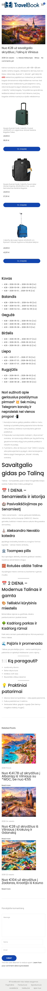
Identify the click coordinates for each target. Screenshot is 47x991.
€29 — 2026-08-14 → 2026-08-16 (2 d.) (19, 379)
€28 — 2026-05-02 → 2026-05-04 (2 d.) (20, 321)
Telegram (9, 407)
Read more (6, 785)
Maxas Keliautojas (26, 58)
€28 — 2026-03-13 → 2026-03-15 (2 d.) (19, 291)
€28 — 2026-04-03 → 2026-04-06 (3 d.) (20, 306)
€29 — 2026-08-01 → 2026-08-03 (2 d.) (20, 375)
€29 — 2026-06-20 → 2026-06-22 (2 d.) (20, 345)
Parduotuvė (22, 985)
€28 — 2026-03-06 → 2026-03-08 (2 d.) (20, 284)
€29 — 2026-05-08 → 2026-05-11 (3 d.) (19, 327)
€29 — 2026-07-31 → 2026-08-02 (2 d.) (20, 360)
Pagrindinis (10, 985)
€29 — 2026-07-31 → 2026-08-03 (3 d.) (20, 364)
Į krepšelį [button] (23, 149)
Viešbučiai (26, 988)
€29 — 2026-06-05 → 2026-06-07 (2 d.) (20, 339)
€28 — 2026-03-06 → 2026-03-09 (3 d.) (20, 287)
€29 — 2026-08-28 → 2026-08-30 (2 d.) (20, 382)
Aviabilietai (13, 988)
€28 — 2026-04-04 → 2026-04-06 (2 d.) (20, 309)
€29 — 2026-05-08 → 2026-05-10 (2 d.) (20, 324)
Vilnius (36, 58)
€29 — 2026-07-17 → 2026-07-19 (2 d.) (19, 357)
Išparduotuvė (36, 985)
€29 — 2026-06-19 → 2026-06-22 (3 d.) (20, 342)
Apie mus (37, 988)
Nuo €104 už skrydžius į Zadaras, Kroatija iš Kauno (22, 881)
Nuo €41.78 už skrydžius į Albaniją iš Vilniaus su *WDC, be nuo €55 (21, 776)
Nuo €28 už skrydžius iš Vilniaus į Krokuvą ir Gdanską (20, 829)
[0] (42, 4)
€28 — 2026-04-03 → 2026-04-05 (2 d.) (20, 302)
